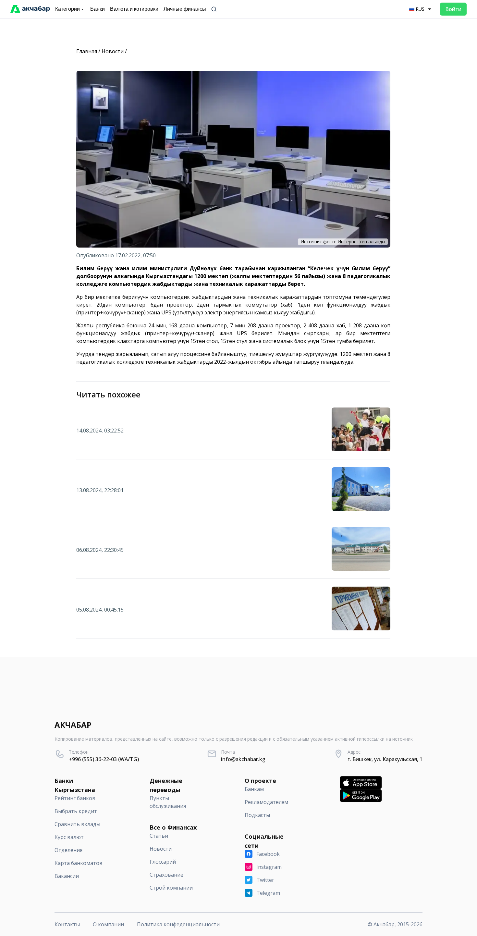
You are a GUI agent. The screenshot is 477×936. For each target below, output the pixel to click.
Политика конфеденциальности (178, 924)
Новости (113, 51)
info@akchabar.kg (243, 759)
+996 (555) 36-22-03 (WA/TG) (104, 759)
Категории (67, 9)
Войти (453, 9)
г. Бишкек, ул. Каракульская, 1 (385, 759)
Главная (86, 51)
